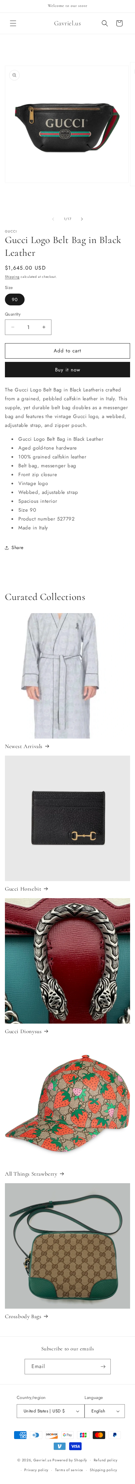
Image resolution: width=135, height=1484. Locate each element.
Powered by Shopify (69, 1459)
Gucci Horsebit (23, 888)
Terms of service (69, 1470)
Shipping (12, 276)
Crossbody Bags (23, 1316)
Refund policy (106, 1460)
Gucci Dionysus (23, 1031)
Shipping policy (103, 1470)
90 (15, 299)
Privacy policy (36, 1470)
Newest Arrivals (24, 746)
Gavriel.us (42, 1459)
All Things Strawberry (31, 1173)
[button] (13, 23)
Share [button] (17, 547)
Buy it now (67, 369)
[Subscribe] (103, 1366)
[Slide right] (82, 219)
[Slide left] (53, 219)
